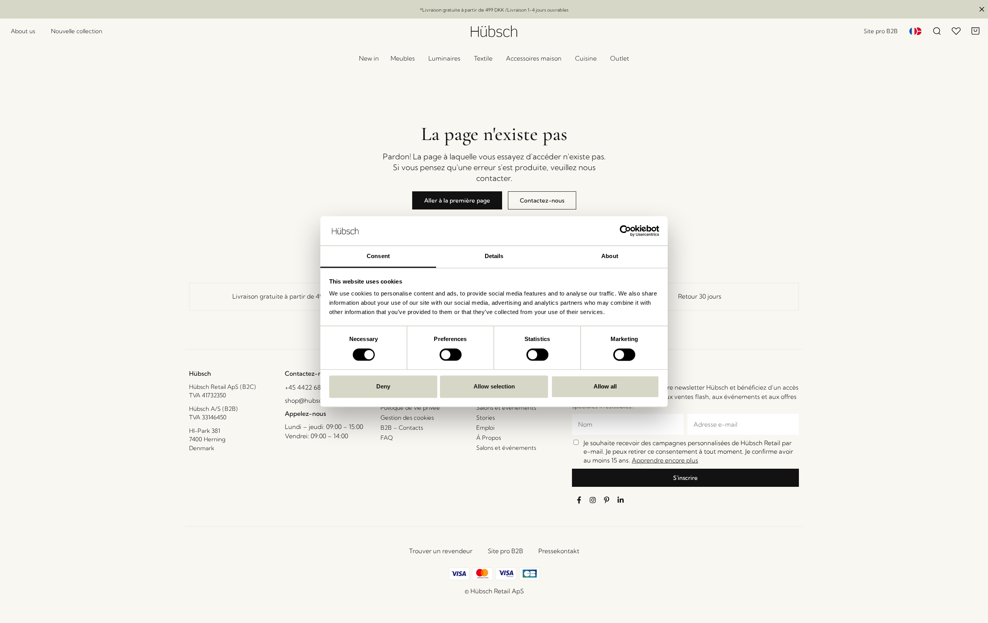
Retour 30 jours (699, 296)
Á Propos (488, 437)
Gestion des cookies (407, 417)
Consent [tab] (378, 256)
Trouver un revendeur (440, 551)
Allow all (605, 386)
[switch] (451, 354)
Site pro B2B (505, 551)
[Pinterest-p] (607, 500)
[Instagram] (593, 500)
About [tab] (609, 256)
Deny (383, 386)
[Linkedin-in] (621, 500)
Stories (485, 417)
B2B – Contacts (402, 427)
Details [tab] (494, 256)
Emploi (485, 427)
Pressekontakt (558, 551)
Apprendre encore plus (665, 460)
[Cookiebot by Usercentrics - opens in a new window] (625, 230)
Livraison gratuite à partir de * (288, 296)
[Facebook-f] (579, 500)
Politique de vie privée (410, 407)
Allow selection (494, 386)
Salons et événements (506, 407)
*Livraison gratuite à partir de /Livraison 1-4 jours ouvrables (494, 10)
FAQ (387, 437)
